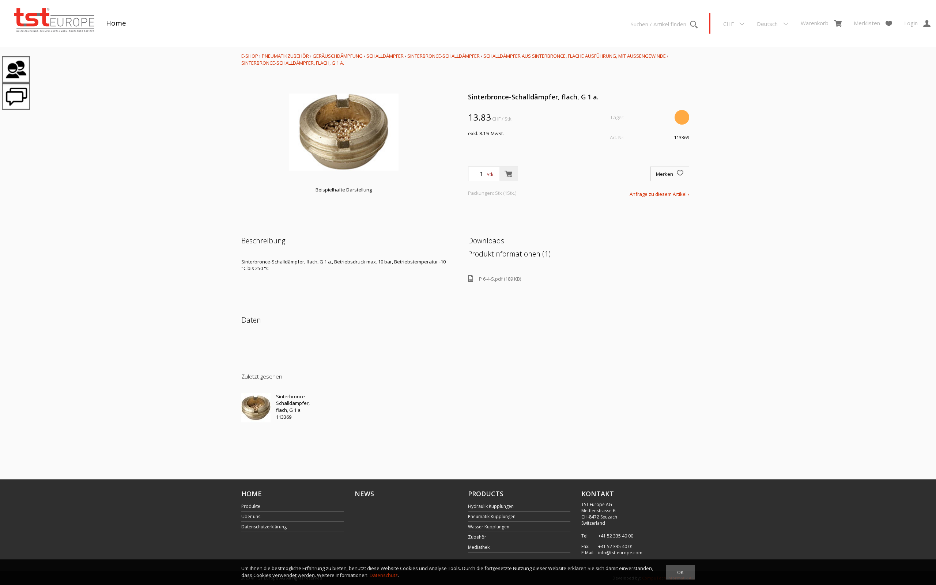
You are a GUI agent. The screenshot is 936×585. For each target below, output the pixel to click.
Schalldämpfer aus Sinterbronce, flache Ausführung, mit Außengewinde (574, 56)
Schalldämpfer (385, 56)
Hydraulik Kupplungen (491, 506)
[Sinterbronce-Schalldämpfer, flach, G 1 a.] (256, 407)
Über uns (250, 516)
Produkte (250, 506)
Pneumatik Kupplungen (492, 516)
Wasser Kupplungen (488, 527)
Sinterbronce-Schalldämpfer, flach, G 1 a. (292, 63)
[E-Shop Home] (54, 20)
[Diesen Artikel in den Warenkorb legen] (508, 174)
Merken (665, 174)
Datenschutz (384, 575)
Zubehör (477, 537)
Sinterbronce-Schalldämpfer (443, 56)
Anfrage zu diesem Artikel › (659, 194)
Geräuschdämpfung (338, 56)
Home (116, 23)
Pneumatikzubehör (286, 56)
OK (680, 572)
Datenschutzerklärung (264, 527)
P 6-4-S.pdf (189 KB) (500, 279)
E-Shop (249, 56)
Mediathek (479, 547)
